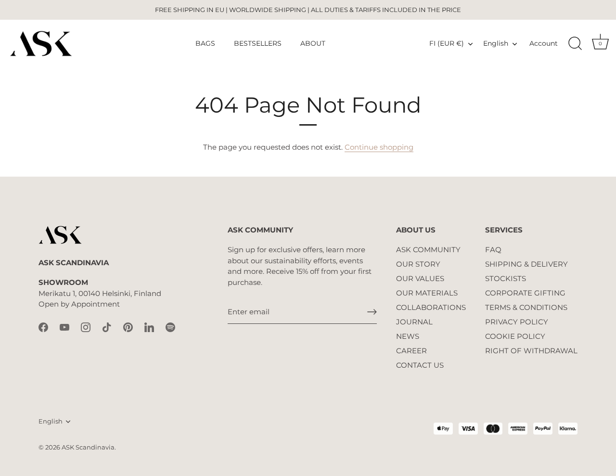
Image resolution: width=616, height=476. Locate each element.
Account (543, 43)
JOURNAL (414, 321)
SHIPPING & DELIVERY (526, 264)
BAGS (205, 43)
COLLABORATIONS (431, 307)
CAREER (411, 350)
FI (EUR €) (446, 43)
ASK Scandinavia (88, 447)
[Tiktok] (107, 326)
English (495, 43)
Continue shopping (379, 147)
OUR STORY (418, 264)
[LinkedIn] (149, 326)
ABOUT (312, 43)
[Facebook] (43, 326)
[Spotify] (170, 326)
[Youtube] (64, 326)
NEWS (407, 336)
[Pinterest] (128, 326)
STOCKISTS (505, 278)
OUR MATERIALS (427, 292)
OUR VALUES (420, 278)
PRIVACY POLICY (516, 321)
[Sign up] (372, 312)
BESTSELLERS (258, 43)
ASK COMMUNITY (428, 249)
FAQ (493, 249)
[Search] (575, 43)
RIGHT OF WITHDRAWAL (531, 350)
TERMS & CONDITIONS (526, 307)
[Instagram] (85, 326)
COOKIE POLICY (515, 336)
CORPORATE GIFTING (525, 292)
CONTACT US (420, 365)
